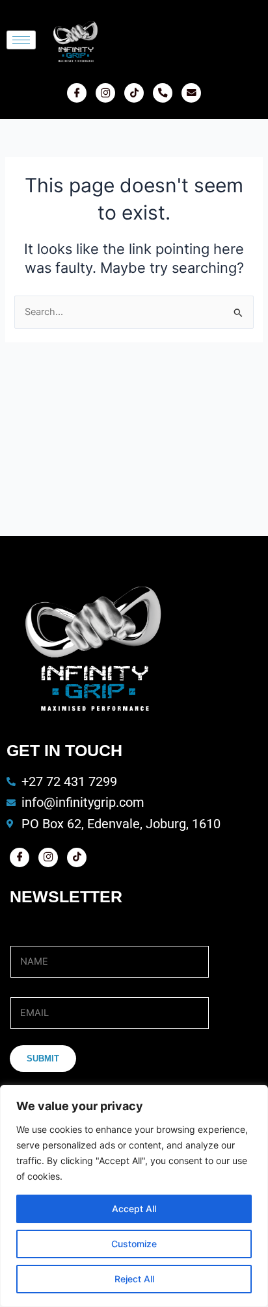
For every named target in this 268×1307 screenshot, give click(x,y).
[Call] (162, 93)
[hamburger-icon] (21, 40)
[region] (134, 1196)
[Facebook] (77, 93)
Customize (134, 1243)
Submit (43, 1058)
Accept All (134, 1208)
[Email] (191, 93)
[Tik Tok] (134, 93)
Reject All (134, 1278)
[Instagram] (105, 93)
